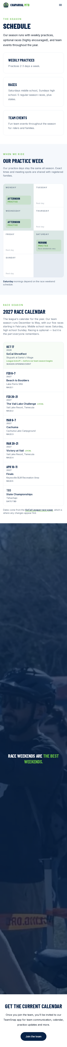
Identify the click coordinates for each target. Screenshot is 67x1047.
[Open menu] (60, 5)
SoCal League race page (39, 510)
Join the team (33, 1036)
